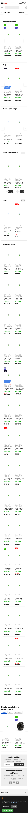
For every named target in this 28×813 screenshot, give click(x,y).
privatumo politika (13, 802)
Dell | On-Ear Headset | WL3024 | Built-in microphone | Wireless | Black (19, 183)
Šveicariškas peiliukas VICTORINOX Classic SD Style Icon (8, 230)
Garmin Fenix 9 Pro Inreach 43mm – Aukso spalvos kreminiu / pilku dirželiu (13, 51)
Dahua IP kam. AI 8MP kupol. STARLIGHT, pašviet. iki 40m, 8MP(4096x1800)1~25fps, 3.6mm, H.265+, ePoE (8, 299)
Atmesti (14, 806)
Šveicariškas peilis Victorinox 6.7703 (19, 230)
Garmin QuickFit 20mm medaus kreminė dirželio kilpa (19, 299)
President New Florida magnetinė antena (19, 569)
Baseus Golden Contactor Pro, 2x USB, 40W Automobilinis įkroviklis (19, 629)
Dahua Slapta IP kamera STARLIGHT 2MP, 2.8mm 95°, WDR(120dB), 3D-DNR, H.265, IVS (8, 329)
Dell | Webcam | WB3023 (8, 629)
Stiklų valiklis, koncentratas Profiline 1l (19, 269)
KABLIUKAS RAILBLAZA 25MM (7, 269)
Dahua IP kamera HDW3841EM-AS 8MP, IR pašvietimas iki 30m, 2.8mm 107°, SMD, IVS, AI (8, 509)
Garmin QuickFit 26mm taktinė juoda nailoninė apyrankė (19, 689)
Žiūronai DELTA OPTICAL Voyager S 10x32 (8, 479)
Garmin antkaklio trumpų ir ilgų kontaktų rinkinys (8, 659)
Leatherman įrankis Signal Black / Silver (8, 569)
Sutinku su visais (7, 810)
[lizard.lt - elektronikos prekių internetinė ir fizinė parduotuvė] (7, 2)
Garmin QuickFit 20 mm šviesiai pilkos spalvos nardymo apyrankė (19, 599)
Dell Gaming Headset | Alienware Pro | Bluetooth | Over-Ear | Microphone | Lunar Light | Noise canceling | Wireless (19, 419)
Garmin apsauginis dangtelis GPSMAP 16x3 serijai (8, 419)
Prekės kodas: (12, 47)
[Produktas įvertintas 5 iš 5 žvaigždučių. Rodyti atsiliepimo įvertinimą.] (7, 90)
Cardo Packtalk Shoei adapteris (8, 138)
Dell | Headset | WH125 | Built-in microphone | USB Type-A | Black (8, 183)
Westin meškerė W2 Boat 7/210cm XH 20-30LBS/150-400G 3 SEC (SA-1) (19, 509)
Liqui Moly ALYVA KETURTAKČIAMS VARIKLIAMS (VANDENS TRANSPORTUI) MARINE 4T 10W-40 (8, 599)
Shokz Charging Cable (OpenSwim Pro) (19, 659)
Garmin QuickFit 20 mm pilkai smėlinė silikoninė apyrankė (19, 449)
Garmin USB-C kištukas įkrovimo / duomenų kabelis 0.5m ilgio (8, 539)
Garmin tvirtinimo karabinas (6, 743)
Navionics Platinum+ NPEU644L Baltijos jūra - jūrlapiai (19, 359)
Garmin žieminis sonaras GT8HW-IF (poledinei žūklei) (19, 95)
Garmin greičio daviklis (18, 539)
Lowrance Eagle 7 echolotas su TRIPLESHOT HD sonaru (8, 389)
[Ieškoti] (17, 7)
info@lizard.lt (22, 3)
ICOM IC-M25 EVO (18, 329)
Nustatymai (6, 806)
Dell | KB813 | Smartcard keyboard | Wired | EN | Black (8, 359)
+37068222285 (22, 2)
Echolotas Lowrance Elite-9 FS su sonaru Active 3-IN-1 (8, 95)
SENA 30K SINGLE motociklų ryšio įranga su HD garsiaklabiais (19, 138)
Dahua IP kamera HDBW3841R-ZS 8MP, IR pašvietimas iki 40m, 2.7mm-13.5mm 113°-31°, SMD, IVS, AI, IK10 (19, 389)
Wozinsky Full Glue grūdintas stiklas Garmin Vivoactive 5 (8, 449)
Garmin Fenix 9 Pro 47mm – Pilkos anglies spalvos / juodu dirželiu (20, 743)
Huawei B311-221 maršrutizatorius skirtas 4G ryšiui (19, 479)
